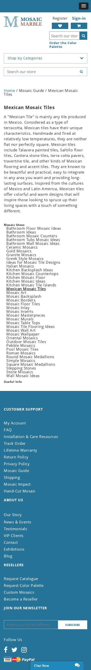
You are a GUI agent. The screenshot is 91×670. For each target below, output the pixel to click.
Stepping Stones (21, 368)
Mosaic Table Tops (23, 322)
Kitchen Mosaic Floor (25, 277)
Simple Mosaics (20, 360)
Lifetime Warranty (20, 450)
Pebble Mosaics (20, 345)
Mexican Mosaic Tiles (26, 288)
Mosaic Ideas (14, 225)
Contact (11, 542)
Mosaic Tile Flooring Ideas (30, 326)
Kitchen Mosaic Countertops (32, 273)
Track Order (15, 443)
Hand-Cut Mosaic (20, 490)
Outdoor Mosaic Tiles (26, 341)
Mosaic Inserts (19, 311)
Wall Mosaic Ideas (23, 375)
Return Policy (16, 456)
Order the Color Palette (63, 45)
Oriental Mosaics (22, 337)
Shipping (12, 477)
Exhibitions (14, 549)
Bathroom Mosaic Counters (31, 235)
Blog (8, 555)
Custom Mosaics (19, 592)
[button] (83, 6)
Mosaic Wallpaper (22, 334)
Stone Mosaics (19, 371)
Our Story (13, 514)
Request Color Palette (24, 585)
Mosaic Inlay (18, 307)
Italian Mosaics (20, 266)
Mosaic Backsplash (23, 296)
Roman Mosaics (21, 352)
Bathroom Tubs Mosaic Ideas (33, 239)
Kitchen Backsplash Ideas (29, 269)
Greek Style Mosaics (25, 258)
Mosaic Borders (20, 300)
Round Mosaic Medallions (30, 356)
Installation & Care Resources (31, 436)
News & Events (17, 521)
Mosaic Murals (20, 318)
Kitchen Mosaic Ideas (25, 281)
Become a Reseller (21, 598)
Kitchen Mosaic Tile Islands (31, 284)
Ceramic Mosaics (22, 247)
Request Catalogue (21, 578)
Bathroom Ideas (21, 231)
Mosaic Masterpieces (25, 315)
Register (60, 18)
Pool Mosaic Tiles (22, 349)
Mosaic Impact (17, 484)
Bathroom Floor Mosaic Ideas (33, 228)
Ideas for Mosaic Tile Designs (33, 262)
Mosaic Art (16, 292)
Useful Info (13, 382)
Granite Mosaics (21, 254)
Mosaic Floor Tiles (23, 303)
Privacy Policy (17, 463)
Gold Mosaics (18, 250)
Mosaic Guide (16, 470)
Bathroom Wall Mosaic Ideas (32, 243)
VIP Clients (14, 535)
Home (9, 90)
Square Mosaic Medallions (30, 364)
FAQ (8, 429)
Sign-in (79, 18)
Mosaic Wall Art (21, 330)
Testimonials (15, 528)
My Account (15, 422)
